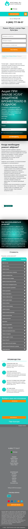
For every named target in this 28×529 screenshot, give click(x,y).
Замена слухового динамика (9, 287)
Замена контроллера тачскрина (9, 272)
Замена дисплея (6, 349)
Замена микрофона (6, 293)
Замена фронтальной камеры (9, 343)
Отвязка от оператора (7, 327)
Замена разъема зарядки (8, 278)
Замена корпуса (6, 309)
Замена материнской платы (8, 330)
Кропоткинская (13, 417)
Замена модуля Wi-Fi (7, 324)
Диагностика (5, 262)
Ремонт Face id (5, 340)
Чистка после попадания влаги (9, 284)
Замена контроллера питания (9, 281)
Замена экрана (5, 269)
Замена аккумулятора (7, 275)
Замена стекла (5, 266)
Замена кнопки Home (7, 315)
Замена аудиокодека (7, 299)
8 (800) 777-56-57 (14, 22)
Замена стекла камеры (7, 306)
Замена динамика (6, 290)
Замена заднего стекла (7, 337)
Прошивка (4, 321)
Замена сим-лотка (6, 318)
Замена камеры (6, 303)
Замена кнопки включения (8, 312)
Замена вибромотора (7, 296)
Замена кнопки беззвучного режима (10, 346)
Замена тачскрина (6, 333)
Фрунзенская (14, 401)
